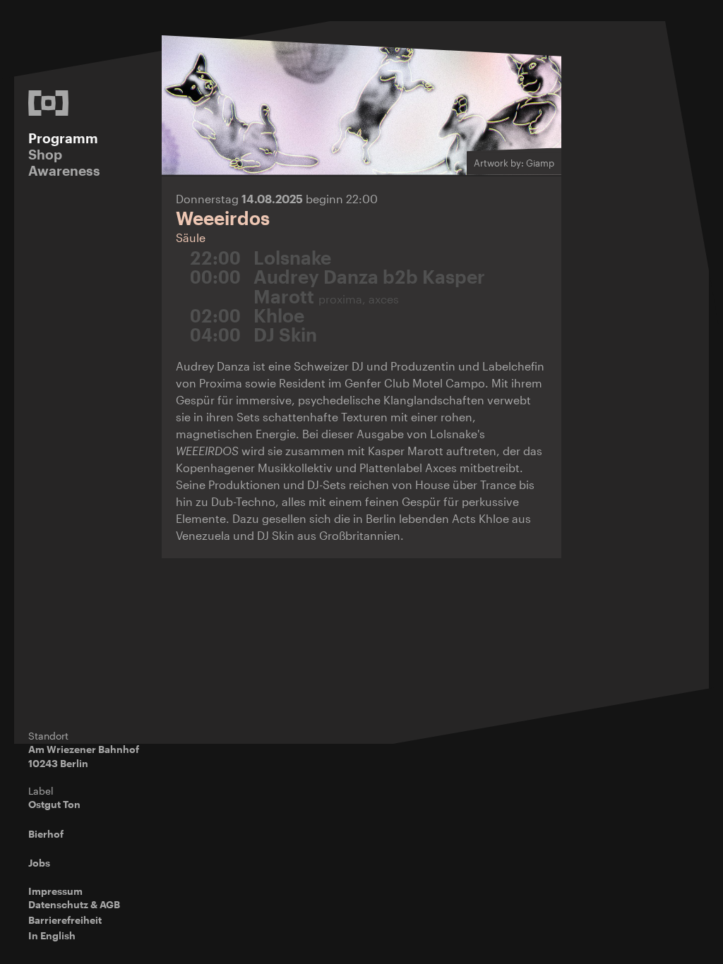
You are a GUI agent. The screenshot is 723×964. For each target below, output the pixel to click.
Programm (63, 138)
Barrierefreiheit (65, 920)
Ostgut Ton (54, 804)
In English (52, 935)
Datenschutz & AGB (74, 904)
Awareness (64, 170)
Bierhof (46, 834)
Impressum (55, 891)
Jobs (39, 863)
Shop (45, 154)
